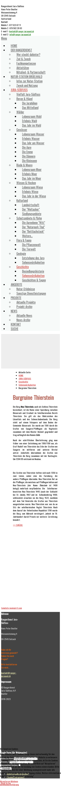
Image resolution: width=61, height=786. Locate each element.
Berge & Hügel (24, 98)
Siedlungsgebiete (31, 213)
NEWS (14, 311)
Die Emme (27, 152)
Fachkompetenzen (26, 63)
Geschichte (22, 267)
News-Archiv (23, 320)
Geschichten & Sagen (34, 280)
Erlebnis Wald (29, 121)
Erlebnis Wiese (30, 191)
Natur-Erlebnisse (25, 289)
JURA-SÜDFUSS (19, 90)
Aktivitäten (22, 67)
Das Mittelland (30, 107)
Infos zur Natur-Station (29, 81)
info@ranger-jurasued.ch (20, 34)
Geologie (21, 253)
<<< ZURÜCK (18, 525)
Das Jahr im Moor (31, 178)
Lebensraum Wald (31, 116)
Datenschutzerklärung (9, 784)
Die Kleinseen (29, 160)
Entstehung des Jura (33, 258)
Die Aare (26, 147)
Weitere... (27, 236)
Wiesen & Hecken (26, 182)
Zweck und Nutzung (27, 85)
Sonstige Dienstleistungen (31, 293)
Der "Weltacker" (31, 209)
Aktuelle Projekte (26, 302)
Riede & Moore (24, 165)
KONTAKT (16, 324)
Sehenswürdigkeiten (33, 262)
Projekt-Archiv (24, 306)
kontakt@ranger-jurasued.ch (21, 31)
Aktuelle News (24, 315)
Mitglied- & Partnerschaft (31, 72)
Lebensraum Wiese (32, 187)
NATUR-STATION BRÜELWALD (26, 76)
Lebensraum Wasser (33, 134)
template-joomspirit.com (11, 608)
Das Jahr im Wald (31, 125)
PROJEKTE (16, 297)
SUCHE (14, 328)
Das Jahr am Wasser (33, 143)
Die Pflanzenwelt (31, 244)
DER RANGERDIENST (21, 50)
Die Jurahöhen (29, 103)
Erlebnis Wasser (31, 138)
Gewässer (21, 129)
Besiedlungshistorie (33, 271)
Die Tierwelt (29, 249)
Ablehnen (14, 781)
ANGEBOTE (16, 284)
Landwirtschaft (30, 205)
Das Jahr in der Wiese (34, 196)
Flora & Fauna (23, 240)
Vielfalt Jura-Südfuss (28, 94)
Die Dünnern (28, 156)
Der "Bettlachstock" (33, 231)
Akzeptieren (5, 781)
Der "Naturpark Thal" (33, 227)
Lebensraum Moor (32, 169)
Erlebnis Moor (29, 174)
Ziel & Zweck (23, 59)
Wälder (20, 112)
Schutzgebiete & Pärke (29, 218)
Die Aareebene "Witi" (33, 222)
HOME (14, 45)
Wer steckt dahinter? (28, 54)
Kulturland (22, 200)
